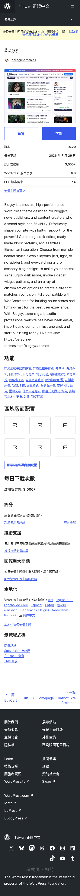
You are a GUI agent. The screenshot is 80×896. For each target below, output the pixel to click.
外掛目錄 (49, 737)
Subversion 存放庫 (17, 650)
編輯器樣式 (57, 374)
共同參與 (49, 759)
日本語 (49, 605)
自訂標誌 (15, 374)
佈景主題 (10, 19)
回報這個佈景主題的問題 (20, 579)
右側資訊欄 (47, 385)
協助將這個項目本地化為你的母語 (50, 33)
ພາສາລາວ (10, 610)
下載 (58, 133)
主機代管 (11, 737)
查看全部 (70, 522)
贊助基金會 (53, 774)
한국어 (61, 605)
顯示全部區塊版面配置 (22, 465)
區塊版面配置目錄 (56, 745)
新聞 (15, 385)
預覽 (21, 133)
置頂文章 (15, 391)
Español (36, 605)
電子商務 (42, 374)
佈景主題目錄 (52, 730)
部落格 (59, 368)
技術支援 (11, 766)
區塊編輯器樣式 (43, 368)
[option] (14, 425)
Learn (8, 759)
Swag (48, 781)
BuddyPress (16, 818)
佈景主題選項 (32, 391)
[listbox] (40, 436)
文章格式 (33, 385)
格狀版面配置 (54, 380)
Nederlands (60, 610)
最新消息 (11, 730)
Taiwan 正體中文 (27, 837)
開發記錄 (10, 645)
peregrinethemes (24, 60)
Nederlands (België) (34, 610)
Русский (10, 615)
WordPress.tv (17, 781)
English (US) (64, 600)
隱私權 (9, 745)
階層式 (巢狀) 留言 (54, 391)
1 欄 (22, 385)
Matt (10, 803)
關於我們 (11, 722)
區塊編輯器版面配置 (17, 368)
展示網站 (49, 722)
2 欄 (26, 396)
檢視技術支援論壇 (16, 550)
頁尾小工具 (16, 380)
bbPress (13, 810)
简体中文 (29, 615)
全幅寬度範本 (35, 380)
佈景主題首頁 (13, 190)
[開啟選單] (73, 6)
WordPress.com (18, 795)
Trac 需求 (10, 661)
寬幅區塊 (37, 396)
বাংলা (50, 600)
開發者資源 (12, 774)
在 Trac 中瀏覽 (14, 656)
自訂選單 (29, 374)
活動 (45, 766)
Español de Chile (16, 605)
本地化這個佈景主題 (17, 624)
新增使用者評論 (14, 522)
